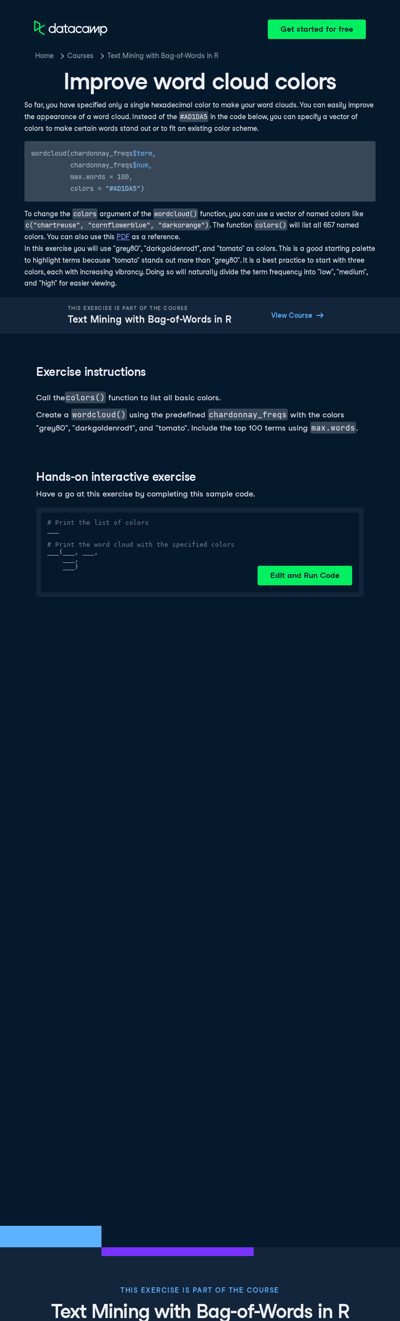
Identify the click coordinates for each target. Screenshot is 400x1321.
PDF (123, 237)
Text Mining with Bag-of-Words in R (163, 56)
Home (44, 56)
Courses (80, 56)
